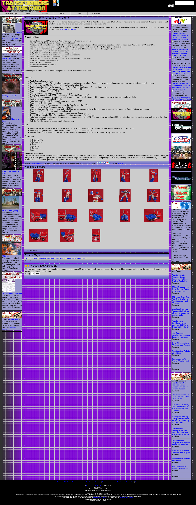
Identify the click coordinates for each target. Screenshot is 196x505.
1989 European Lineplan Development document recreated (181, 335)
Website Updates (36, 163)
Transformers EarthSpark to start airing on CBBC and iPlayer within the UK (180, 324)
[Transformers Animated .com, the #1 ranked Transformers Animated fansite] (181, 145)
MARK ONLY (7, 58)
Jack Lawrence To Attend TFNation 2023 (180, 360)
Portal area (13, 319)
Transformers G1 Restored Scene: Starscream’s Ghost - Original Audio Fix (180, 278)
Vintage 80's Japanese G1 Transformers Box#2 (181, 98)
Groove (19, 33)
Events (79, 13)
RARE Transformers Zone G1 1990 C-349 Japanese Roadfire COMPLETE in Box (180, 52)
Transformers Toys (11, 13)
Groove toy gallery (10, 39)
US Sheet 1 (6, 256)
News (28, 13)
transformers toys (79, 258)
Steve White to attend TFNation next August (181, 344)
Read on (120, 163)
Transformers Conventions (125, 482)
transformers (65, 258)
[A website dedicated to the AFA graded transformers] (181, 171)
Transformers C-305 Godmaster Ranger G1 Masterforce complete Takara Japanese (181, 86)
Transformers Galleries (93, 482)
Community (96, 13)
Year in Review (53, 258)
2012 (27, 258)
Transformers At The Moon (62, 482)
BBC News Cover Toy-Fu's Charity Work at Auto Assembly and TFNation (181, 300)
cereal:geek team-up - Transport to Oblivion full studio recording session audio (180, 312)
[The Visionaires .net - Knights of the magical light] (181, 184)
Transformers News (78, 482)
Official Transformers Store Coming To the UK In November (180, 289)
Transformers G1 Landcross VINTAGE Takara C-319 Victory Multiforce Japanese (180, 36)
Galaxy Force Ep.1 (9, 96)
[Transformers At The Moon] (181, 120)
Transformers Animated (12, 294)
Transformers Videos (109, 482)
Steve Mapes (97, 497)
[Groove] (8, 33)
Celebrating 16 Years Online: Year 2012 (47, 18)
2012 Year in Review (67, 29)
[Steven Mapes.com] (181, 200)
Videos (62, 13)
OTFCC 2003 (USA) (10, 211)
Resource (45, 13)
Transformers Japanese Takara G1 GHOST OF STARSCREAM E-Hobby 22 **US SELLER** (181, 70)
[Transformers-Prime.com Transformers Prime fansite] (181, 132)
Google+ (104, 497)
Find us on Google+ (126, 497)
